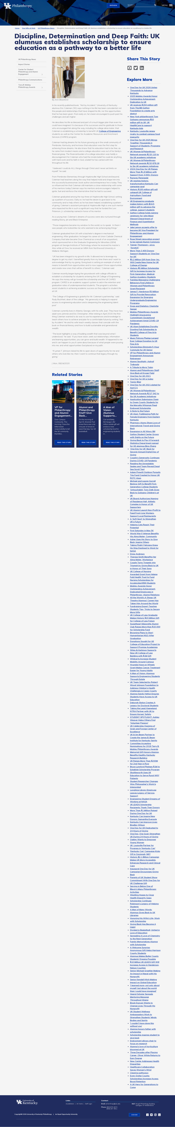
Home (17, 28)
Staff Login (88, 1104)
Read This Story (64, 442)
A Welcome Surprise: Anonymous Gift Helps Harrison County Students (145, 950)
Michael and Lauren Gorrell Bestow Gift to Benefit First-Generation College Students (144, 484)
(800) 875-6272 (112, 1107)
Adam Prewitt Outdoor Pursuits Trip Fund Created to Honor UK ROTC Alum (145, 475)
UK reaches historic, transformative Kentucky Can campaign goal (144, 183)
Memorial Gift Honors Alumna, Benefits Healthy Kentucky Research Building (144, 755)
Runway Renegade (139, 177)
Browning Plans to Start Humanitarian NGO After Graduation (142, 635)
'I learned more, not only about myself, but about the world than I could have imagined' (144, 988)
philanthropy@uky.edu (113, 1104)
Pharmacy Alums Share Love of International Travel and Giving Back (145, 425)
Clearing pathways (139, 1072)
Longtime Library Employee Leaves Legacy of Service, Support (143, 793)
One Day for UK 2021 (140, 376)
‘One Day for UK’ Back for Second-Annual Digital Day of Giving (144, 452)
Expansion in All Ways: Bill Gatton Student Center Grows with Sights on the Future (144, 434)
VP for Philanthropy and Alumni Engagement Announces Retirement (145, 355)
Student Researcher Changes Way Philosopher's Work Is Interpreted (144, 784)
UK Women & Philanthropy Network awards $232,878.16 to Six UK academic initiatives (144, 163)
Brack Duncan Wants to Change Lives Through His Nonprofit (142, 1006)
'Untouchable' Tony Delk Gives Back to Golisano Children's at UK (144, 492)
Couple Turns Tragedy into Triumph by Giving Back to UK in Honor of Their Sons (144, 565)
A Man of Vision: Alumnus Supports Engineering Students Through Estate (145, 676)
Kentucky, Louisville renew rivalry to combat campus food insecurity (145, 134)
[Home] (19, 6)
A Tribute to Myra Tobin (141, 367)
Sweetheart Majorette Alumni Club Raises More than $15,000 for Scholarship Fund (145, 627)
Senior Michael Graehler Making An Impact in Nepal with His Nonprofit (145, 973)
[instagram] (155, 1115)
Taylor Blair (135, 382)
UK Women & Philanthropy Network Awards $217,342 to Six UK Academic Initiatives (144, 393)
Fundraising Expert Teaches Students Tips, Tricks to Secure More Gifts (145, 609)
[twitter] (151, 1115)
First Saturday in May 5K (142, 530)
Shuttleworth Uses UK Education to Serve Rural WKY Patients (144, 775)
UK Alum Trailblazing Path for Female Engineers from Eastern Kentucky (145, 417)
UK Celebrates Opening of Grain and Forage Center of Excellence (143, 729)
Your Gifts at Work (28, 28)
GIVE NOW (113, 5)
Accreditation (70, 1104)
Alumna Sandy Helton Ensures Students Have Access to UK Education (144, 696)
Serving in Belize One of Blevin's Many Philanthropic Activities (143, 889)
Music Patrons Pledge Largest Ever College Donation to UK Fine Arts (144, 341)
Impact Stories (24, 64)
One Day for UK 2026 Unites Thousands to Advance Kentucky (143, 90)
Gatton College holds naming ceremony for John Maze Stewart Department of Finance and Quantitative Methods (144, 218)
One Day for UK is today (141, 379)
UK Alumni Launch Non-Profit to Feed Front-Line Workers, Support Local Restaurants (145, 513)
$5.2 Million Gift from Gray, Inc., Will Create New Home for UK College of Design (145, 262)
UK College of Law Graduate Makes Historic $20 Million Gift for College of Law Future (144, 618)
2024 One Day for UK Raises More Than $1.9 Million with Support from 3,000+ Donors (144, 172)
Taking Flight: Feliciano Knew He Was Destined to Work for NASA (144, 548)
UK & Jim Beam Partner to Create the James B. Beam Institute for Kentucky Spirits (143, 737)
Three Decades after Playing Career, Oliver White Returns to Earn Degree (145, 1055)
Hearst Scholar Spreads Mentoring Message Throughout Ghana (141, 997)
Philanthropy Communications (30, 80)
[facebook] (147, 1115)
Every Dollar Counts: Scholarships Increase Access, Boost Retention (144, 1078)
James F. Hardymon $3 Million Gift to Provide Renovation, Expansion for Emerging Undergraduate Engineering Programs (144, 297)
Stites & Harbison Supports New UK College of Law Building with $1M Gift (143, 653)
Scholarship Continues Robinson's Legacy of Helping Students (144, 903)
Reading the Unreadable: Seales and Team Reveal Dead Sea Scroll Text (145, 466)
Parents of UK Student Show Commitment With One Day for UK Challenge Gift (145, 880)
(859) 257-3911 (112, 1109)
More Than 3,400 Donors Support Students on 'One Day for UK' (144, 253)
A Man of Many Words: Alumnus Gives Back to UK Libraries (142, 912)
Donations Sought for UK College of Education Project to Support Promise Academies (145, 644)
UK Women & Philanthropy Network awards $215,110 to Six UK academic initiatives (144, 154)
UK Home (79, 1104)
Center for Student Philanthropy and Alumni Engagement (28, 71)
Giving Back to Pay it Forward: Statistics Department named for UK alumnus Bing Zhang (144, 443)
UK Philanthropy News (46, 28)
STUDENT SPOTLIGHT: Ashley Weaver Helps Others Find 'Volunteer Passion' (144, 720)
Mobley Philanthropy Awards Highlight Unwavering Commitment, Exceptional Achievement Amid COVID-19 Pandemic (144, 318)
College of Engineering (110, 131)
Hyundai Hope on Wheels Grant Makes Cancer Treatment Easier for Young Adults (145, 667)
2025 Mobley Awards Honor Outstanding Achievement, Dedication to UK (143, 99)
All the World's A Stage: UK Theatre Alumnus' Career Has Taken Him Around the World (144, 600)
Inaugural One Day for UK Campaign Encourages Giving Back (144, 871)
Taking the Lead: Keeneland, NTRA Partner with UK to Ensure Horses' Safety (143, 711)
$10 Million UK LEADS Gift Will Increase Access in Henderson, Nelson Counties (144, 965)
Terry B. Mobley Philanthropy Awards (26, 86)
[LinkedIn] (159, 1115)
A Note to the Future (140, 411)
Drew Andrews (137, 554)
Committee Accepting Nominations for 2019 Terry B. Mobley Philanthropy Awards (144, 746)
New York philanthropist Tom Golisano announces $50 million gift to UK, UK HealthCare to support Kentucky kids (144, 122)
